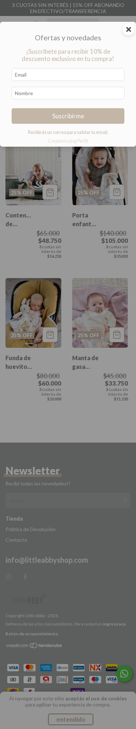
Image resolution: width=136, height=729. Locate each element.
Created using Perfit (68, 141)
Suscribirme (68, 116)
